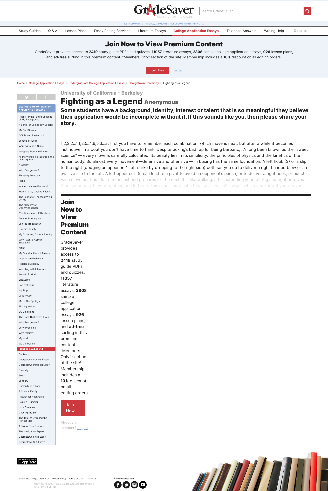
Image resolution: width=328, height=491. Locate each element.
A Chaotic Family (28, 391)
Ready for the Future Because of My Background (35, 118)
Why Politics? (26, 332)
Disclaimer (90, 478)
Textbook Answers (241, 31)
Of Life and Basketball (31, 135)
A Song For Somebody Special (36, 124)
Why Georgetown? (29, 170)
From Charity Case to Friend (34, 191)
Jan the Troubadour (30, 223)
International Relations (31, 258)
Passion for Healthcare (31, 396)
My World (24, 338)
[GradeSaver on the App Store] (27, 461)
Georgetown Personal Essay (34, 364)
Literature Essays (152, 31)
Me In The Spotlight (30, 301)
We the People (27, 343)
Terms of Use (76, 478)
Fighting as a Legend (31, 348)
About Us (44, 478)
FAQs (34, 478)
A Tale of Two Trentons (31, 426)
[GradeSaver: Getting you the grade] (164, 10)
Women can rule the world (33, 186)
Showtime (24, 279)
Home (21, 83)
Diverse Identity (27, 229)
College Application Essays (196, 31)
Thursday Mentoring (30, 175)
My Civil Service (28, 130)
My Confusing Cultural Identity (36, 234)
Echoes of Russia (28, 140)
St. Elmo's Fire (26, 311)
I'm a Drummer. (27, 407)
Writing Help (274, 31)
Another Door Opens (30, 218)
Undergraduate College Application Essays (97, 83)
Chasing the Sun (28, 412)
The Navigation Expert (31, 431)
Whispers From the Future (33, 151)
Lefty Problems (27, 327)
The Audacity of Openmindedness (28, 206)
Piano (22, 180)
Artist (22, 247)
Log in (302, 31)
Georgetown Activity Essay (34, 359)
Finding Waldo (27, 306)
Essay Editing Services (112, 31)
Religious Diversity (29, 263)
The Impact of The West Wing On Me (35, 198)
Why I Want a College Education (31, 241)
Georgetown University (144, 83)
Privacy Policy (59, 478)
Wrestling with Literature (32, 269)
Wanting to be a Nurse (31, 145)
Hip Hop (23, 290)
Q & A (52, 31)
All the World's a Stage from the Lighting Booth (36, 158)
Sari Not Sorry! (27, 285)
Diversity (24, 370)
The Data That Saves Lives (34, 317)
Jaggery (23, 380)
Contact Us (23, 478)
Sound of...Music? (28, 274)
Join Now (158, 70)
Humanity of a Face (29, 386)
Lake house (25, 295)
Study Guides (29, 31)
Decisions (24, 354)
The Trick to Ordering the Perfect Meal (33, 419)
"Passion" (24, 164)
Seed (22, 375)
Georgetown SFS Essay (32, 441)
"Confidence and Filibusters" (35, 213)
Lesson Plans (75, 31)
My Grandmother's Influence (34, 253)
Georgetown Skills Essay (32, 436)
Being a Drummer (28, 401)
